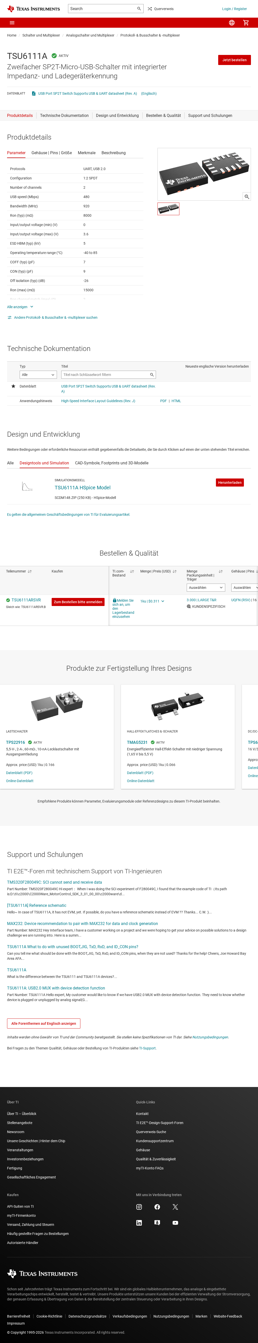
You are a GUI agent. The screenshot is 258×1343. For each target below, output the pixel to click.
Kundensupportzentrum (155, 1141)
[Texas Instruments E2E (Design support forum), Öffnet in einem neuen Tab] (157, 1225)
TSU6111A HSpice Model (83, 488)
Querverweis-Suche (151, 1132)
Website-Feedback (228, 1316)
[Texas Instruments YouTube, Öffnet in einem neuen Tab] (175, 1225)
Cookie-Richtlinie (49, 1316)
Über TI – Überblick (21, 1114)
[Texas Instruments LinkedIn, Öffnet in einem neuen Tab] (139, 1225)
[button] (12, 23)
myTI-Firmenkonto (21, 1215)
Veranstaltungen (20, 1150)
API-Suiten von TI (20, 1206)
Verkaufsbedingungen (130, 1316)
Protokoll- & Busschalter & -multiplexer (150, 35)
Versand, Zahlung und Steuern (30, 1225)
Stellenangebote (19, 1123)
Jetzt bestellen (234, 60)
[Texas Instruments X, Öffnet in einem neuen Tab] (175, 1209)
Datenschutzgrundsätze (87, 1316)
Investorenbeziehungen (25, 1159)
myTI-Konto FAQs (150, 1168)
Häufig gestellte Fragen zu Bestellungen (38, 1234)
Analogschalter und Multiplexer (90, 35)
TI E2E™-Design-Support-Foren (159, 1123)
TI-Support (147, 1048)
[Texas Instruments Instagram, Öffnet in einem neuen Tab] (139, 1209)
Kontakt (142, 1114)
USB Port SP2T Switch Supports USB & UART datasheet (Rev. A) (87, 93)
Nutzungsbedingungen (210, 1037)
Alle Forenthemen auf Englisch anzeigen (43, 1023)
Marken (201, 1316)
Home (11, 35)
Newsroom (15, 1132)
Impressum (16, 1323)
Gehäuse (143, 1150)
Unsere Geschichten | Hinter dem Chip (36, 1141)
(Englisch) (149, 93)
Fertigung (14, 1168)
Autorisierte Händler (22, 1243)
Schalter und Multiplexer (41, 35)
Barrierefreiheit (18, 1316)
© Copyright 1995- (25, 1332)
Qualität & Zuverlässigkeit (156, 1159)
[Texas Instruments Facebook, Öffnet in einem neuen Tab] (157, 1209)
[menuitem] (232, 23)
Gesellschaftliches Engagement (31, 1177)
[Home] (33, 9)
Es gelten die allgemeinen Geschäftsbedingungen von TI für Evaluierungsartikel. (68, 515)
